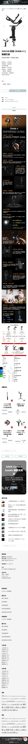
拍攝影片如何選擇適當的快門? (15, 535)
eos (10, 698)
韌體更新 (4, 664)
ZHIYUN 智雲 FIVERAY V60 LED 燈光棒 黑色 (7, 405)
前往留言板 (9, 557)
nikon (24, 698)
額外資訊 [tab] (14, 110)
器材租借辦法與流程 (6, 612)
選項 (3, 81)
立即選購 (14, 487)
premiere (11, 701)
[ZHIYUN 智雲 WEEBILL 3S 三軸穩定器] (20, 422)
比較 (11, 707)
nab (21, 698)
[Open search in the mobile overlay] (14, 451)
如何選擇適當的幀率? (13, 523)
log (14, 698)
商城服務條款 (5, 605)
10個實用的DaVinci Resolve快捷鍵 (16, 527)
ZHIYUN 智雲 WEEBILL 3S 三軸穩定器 (21, 432)
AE (16, 696)
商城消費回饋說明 (6, 608)
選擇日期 (23, 412)
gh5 (12, 698)
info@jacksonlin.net (12, 558)
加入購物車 (17, 90)
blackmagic (23, 696)
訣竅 (4, 710)
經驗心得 (4, 658)
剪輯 (13, 704)
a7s (8, 696)
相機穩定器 (12, 101)
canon (4, 698)
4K (3, 696)
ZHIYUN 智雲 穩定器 (9, 8)
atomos (19, 696)
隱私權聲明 (4, 601)
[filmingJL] (1, 370)
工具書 (3, 651)
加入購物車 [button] (24, 441)
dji (6, 698)
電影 (17, 710)
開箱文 (3, 662)
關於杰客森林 (5, 598)
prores (16, 701)
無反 (17, 707)
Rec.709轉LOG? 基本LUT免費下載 (16, 531)
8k (6, 696)
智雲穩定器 (7, 101)
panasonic (4, 701)
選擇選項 (10, 412)
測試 (14, 707)
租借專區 (21, 456)
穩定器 (16, 101)
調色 (11, 710)
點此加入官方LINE (9, 560)
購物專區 (7, 456)
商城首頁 (3, 8)
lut (19, 698)
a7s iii (10, 696)
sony (4, 704)
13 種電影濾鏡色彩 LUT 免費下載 (16, 501)
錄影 (14, 710)
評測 (8, 710)
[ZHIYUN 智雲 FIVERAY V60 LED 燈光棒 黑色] (7, 396)
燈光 (20, 707)
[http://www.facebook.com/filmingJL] (1, 373)
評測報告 (4, 660)
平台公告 (4, 653)
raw (24, 701)
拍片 (18, 704)
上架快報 (4, 648)
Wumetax (16, 742)
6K (5, 696)
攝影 (21, 704)
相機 (23, 707)
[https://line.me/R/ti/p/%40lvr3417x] (1, 375)
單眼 (16, 704)
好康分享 (4, 649)
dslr (8, 698)
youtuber (8, 704)
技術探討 (4, 655)
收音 (5, 707)
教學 (8, 707)
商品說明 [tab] (14, 107)
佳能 (11, 704)
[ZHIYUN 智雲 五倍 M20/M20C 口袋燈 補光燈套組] (7, 422)
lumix (16, 698)
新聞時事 (4, 657)
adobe (14, 696)
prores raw (21, 701)
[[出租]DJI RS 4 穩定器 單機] (20, 396)
